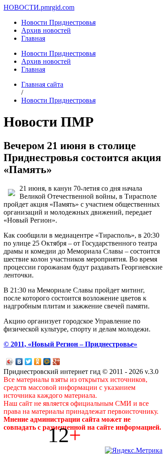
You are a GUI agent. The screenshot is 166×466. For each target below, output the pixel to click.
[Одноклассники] (37, 361)
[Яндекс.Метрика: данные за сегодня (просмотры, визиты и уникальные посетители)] (133, 450)
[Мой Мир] (47, 361)
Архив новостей (46, 30)
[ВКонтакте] (19, 361)
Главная (33, 38)
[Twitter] (28, 361)
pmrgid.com (57, 7)
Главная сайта (42, 84)
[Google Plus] (56, 361)
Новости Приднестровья (58, 22)
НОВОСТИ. (22, 7)
